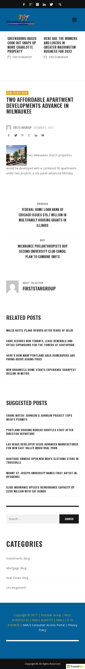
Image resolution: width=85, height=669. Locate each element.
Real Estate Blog (17, 93)
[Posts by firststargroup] (9, 57)
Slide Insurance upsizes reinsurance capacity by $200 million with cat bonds (40, 489)
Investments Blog (18, 558)
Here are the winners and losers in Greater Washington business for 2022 (60, 45)
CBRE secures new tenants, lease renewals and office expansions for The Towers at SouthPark (40, 343)
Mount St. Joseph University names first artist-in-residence (42, 475)
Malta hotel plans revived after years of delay (39, 330)
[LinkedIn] (44, 4)
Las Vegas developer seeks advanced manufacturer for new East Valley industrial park (42, 446)
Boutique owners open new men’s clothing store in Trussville (42, 460)
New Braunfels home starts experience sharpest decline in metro (41, 371)
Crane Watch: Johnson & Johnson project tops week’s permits (39, 417)
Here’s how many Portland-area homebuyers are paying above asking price (40, 357)
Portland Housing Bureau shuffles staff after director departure (39, 432)
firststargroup (22, 57)
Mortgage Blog (16, 568)
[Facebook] (24, 4)
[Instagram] (37, 4)
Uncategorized (16, 588)
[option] (24, 56)
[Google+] (31, 4)
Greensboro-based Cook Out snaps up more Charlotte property (21, 45)
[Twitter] (51, 4)
